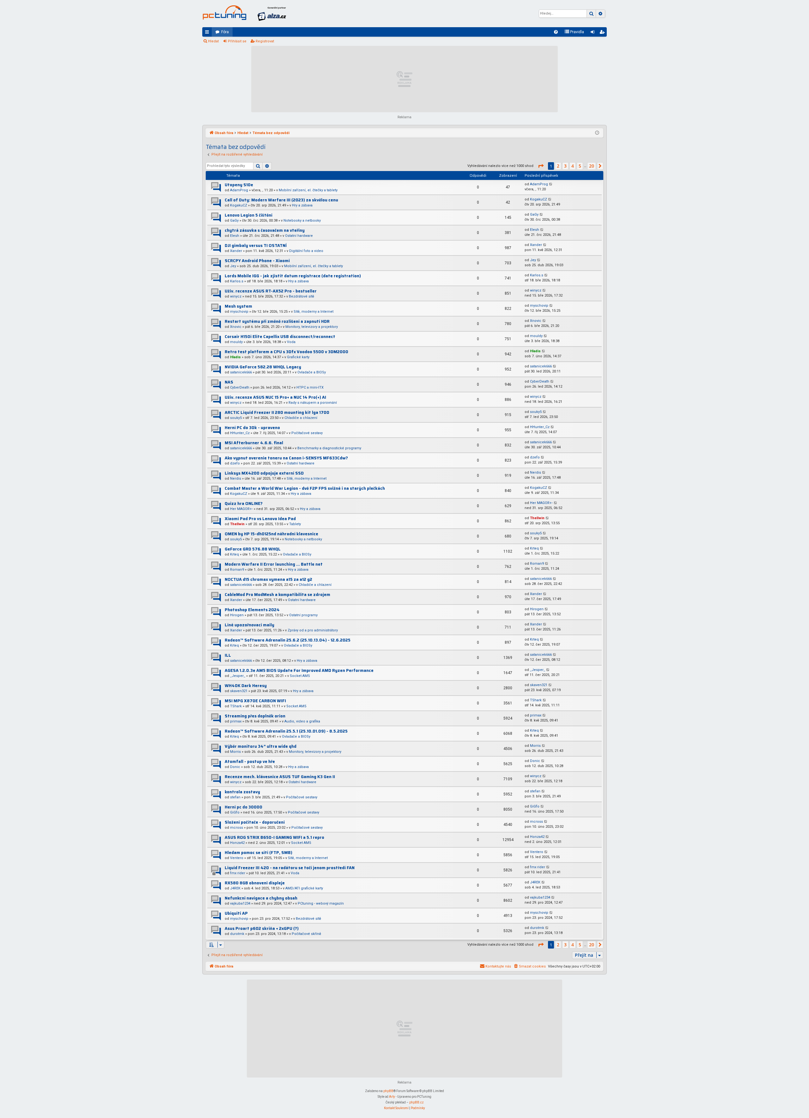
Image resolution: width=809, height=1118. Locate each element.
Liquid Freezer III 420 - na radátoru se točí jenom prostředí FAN (290, 867)
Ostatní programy (303, 615)
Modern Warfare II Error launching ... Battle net (274, 564)
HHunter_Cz (240, 433)
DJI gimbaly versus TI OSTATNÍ (256, 245)
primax (235, 721)
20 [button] (591, 166)
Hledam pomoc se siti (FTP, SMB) (258, 852)
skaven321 (238, 691)
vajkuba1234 (240, 903)
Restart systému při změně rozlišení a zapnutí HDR (277, 321)
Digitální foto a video (306, 251)
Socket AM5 (300, 676)
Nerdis (235, 478)
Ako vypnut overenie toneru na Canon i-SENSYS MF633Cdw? (286, 458)
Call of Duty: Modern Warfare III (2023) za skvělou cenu (281, 200)
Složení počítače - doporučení (255, 822)
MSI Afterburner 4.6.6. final (254, 442)
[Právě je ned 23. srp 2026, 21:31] (597, 133)
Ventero (236, 858)
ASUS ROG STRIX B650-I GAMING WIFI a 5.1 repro (274, 837)
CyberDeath (239, 387)
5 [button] (580, 166)
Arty (392, 1096)
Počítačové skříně (306, 934)
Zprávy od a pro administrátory (313, 630)
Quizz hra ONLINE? (244, 503)
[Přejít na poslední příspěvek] (551, 184)
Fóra (225, 32)
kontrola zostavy (242, 792)
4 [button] (572, 166)
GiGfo (235, 812)
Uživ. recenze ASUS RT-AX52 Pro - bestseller (271, 291)
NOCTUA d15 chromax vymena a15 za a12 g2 (268, 579)
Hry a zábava (302, 205)
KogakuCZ (238, 205)
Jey (233, 266)
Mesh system (238, 306)
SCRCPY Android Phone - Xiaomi (257, 260)
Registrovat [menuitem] (603, 33)
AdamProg (239, 190)
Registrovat (265, 41)
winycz (235, 296)
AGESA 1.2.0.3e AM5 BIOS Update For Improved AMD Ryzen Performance (299, 670)
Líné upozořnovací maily (249, 625)
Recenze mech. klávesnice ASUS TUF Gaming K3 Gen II (280, 776)
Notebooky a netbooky (302, 220)
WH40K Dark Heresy (246, 685)
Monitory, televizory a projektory (311, 327)
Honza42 (237, 843)
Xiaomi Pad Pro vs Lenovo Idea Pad (260, 518)
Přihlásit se (237, 41)
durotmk (237, 934)
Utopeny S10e (239, 184)
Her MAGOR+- (241, 509)
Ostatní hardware (299, 236)
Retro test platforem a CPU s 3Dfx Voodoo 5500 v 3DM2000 (286, 351)
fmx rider (237, 873)
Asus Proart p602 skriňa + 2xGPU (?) (262, 928)
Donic (235, 767)
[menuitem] (556, 32)
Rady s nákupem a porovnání (313, 403)
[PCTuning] (224, 12)
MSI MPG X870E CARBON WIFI (255, 700)
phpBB (388, 1091)
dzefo (235, 463)
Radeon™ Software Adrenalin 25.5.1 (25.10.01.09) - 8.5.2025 (286, 731)
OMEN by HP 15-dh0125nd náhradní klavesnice (271, 534)
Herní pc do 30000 (243, 807)
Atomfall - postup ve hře (250, 761)
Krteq (234, 554)
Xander (236, 251)
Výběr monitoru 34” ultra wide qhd (260, 746)
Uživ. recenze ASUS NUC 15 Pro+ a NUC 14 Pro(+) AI (275, 397)
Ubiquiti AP (236, 913)
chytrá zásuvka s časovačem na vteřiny (265, 230)
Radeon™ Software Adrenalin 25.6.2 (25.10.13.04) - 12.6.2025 (287, 640)
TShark (236, 706)
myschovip (239, 312)
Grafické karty (298, 357)
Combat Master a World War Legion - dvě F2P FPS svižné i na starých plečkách (305, 488)
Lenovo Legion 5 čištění (248, 215)
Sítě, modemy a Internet (313, 312)
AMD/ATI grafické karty (304, 888)
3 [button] (565, 166)
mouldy (236, 342)
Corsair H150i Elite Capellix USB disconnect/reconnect (280, 336)
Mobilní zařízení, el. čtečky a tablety (308, 190)
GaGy (234, 220)
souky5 (236, 418)
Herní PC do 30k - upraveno (252, 427)
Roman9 (237, 570)
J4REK (235, 888)
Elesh (234, 236)
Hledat (213, 41)
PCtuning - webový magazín (321, 903)
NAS (229, 382)
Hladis (235, 357)
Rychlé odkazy (208, 33)
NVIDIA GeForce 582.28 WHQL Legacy (263, 367)
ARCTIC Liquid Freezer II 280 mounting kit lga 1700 (277, 412)
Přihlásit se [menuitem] (593, 33)
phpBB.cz (416, 1102)
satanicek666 (241, 372)
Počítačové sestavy (307, 433)
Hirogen (237, 615)
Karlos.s (236, 281)
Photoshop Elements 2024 (252, 609)
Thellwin (237, 524)
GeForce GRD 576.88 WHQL (253, 549)
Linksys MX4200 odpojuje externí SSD (264, 473)
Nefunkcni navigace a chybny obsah (261, 898)
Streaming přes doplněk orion (255, 716)
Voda (291, 342)
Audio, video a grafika (302, 721)
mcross (236, 828)
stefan (235, 797)
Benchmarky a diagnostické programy (329, 448)
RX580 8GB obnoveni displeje (255, 883)
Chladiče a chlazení (300, 418)
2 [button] (558, 166)
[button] (540, 166)
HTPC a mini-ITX (310, 387)
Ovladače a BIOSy (311, 372)
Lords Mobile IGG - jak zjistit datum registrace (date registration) (293, 276)
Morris (235, 752)
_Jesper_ (237, 676)
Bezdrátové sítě (301, 296)
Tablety (295, 524)
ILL (228, 655)
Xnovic (235, 327)
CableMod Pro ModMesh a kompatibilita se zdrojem (277, 594)
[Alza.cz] (272, 13)
